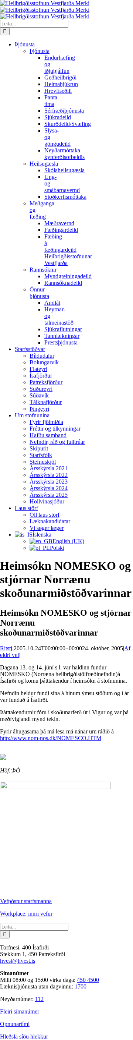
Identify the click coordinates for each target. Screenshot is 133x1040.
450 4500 (88, 980)
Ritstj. (7, 648)
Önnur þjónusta (39, 292)
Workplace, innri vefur (26, 913)
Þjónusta (40, 51)
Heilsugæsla (44, 163)
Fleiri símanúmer (19, 1011)
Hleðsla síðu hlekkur (24, 1036)
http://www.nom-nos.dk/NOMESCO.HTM (50, 738)
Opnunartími (15, 1024)
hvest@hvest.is (17, 961)
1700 (80, 986)
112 (39, 999)
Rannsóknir (43, 269)
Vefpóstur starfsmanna (26, 901)
